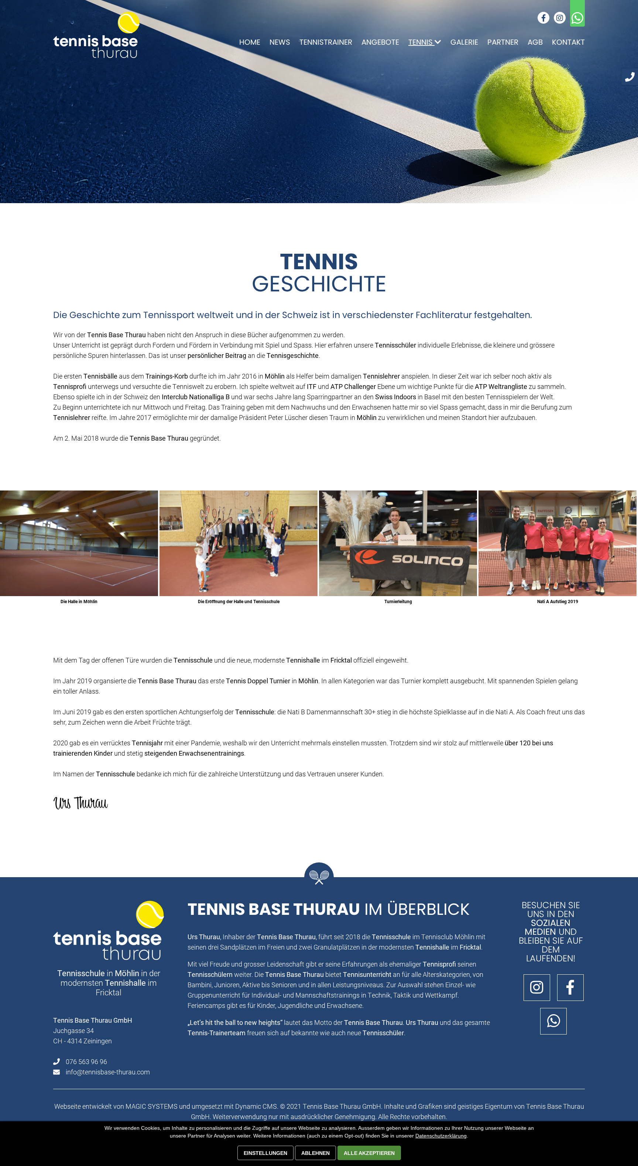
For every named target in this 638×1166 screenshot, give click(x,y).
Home (249, 42)
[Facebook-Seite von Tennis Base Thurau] (568, 990)
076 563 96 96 (86, 1061)
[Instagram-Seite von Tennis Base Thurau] (534, 990)
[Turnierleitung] (398, 543)
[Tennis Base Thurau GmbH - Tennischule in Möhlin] (96, 35)
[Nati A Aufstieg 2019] (557, 543)
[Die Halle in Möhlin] (79, 543)
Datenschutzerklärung (441, 1136)
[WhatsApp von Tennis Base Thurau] (551, 1023)
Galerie (464, 42)
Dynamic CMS (256, 1106)
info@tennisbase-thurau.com (108, 1071)
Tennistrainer (325, 42)
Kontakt (568, 42)
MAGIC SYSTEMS (152, 1106)
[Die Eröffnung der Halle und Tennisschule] (239, 543)
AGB (535, 42)
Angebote (380, 42)
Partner (502, 42)
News (280, 42)
